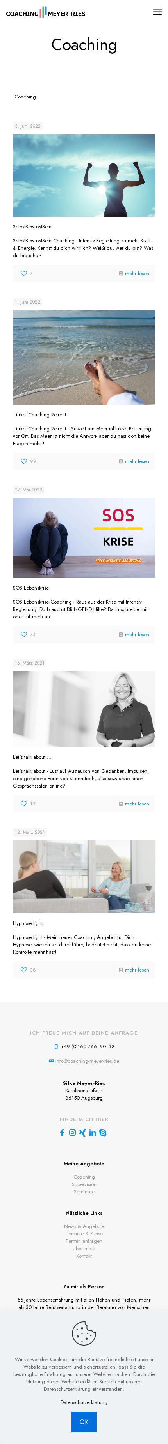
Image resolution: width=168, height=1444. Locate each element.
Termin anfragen (84, 1241)
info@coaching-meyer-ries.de (87, 1061)
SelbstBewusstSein (32, 226)
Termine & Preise (84, 1233)
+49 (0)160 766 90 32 (87, 1046)
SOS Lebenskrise (31, 587)
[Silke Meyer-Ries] (46, 11)
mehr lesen (137, 273)
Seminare (84, 1191)
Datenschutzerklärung (84, 1402)
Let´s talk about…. (32, 757)
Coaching (84, 1177)
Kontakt (84, 1256)
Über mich (84, 1248)
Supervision (84, 1184)
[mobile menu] (157, 11)
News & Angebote (84, 1226)
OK (84, 1422)
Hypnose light (28, 923)
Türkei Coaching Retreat (39, 414)
